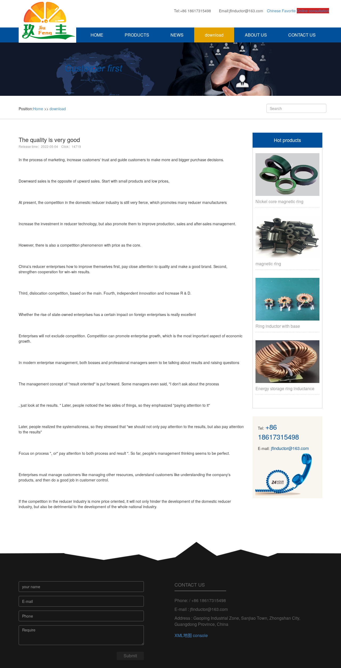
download (214, 35)
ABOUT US (256, 35)
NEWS (177, 35)
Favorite (289, 10)
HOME (97, 35)
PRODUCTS (137, 35)
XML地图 (183, 635)
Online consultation (313, 10)
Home (38, 108)
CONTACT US (302, 35)
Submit (130, 656)
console (200, 635)
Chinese (274, 10)
